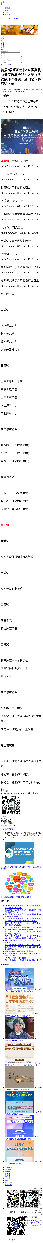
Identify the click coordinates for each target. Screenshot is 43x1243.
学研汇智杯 (9, 829)
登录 (2, 4)
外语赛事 (7, 64)
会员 (6, 10)
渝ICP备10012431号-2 (34, 1223)
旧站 (6, 12)
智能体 (7, 14)
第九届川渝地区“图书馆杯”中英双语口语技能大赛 (23, 960)
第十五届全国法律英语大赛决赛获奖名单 (20, 951)
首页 (2, 64)
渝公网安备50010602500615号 (30, 1225)
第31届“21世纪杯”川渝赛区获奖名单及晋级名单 (22, 945)
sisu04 (22, 835)
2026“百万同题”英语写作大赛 (16, 958)
